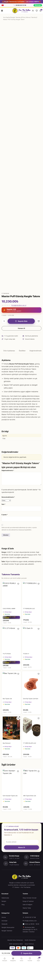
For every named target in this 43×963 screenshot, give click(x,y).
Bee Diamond (6, 743)
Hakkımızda (5, 898)
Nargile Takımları (16, 17)
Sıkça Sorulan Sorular (29, 898)
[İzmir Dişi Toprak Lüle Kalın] (31, 684)
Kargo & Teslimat (28, 901)
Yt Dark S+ (26, 653)
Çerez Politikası (29, 944)
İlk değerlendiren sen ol (19, 305)
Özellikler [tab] (22, 351)
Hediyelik (4, 924)
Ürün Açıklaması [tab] (9, 351)
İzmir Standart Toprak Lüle (10, 795)
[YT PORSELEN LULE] (31, 594)
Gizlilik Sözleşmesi (30, 940)
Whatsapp (38, 5)
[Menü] (2, 11)
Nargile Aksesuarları (8, 927)
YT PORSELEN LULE (29, 608)
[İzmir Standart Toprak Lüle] (11, 781)
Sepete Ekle (22, 321)
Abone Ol (21, 847)
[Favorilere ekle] (38, 321)
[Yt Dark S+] (31, 639)
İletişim (4, 901)
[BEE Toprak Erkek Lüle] (31, 781)
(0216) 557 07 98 (21, 5)
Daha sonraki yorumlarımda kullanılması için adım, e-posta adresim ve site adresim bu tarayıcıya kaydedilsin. (19, 529)
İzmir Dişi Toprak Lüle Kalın (30, 698)
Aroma (4, 917)
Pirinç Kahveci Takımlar (29, 17)
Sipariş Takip (27, 908)
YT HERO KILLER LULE (29, 743)
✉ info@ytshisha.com (30, 921)
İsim (3, 504)
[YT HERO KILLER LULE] (31, 728)
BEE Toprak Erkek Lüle (29, 795)
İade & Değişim (27, 904)
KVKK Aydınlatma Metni (16, 944)
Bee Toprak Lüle (7, 698)
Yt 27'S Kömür (7, 653)
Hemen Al (21, 328)
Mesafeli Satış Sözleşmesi (15, 940)
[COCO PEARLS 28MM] (11, 594)
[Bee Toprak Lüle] (11, 684)
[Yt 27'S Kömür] (11, 639)
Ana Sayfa (6, 17)
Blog (3, 904)
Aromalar (4, 921)
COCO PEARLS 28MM (9, 608)
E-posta (5, 514)
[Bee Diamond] (11, 728)
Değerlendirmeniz (8, 470)
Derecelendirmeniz (8, 497)
